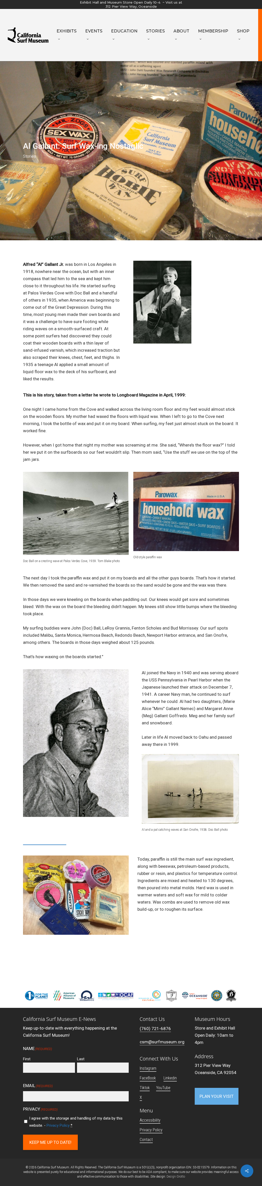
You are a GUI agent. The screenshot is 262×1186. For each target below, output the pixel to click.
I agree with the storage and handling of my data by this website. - (76, 1122)
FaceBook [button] (148, 1078)
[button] (217, 1096)
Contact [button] (146, 1139)
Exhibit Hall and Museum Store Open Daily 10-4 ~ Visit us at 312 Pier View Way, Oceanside (131, 4)
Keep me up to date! (50, 1142)
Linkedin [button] (170, 1078)
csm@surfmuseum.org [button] (162, 1041)
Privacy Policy (58, 1125)
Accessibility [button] (150, 1120)
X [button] (141, 1097)
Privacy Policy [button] (151, 1129)
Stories (29, 156)
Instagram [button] (148, 1068)
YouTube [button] (163, 1087)
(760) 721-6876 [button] (155, 1028)
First (26, 1059)
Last (80, 1059)
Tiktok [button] (145, 1087)
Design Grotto (176, 1176)
